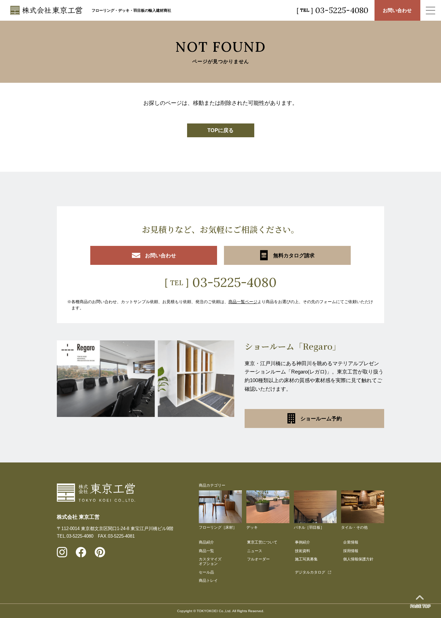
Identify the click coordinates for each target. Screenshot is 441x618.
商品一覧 (206, 551)
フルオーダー (258, 559)
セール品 (206, 572)
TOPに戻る (220, 130)
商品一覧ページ (242, 301)
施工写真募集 (306, 559)
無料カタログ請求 (294, 255)
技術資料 (302, 551)
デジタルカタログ (310, 572)
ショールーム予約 (321, 418)
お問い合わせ (397, 10)
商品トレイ (208, 580)
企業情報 (350, 542)
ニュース (254, 551)
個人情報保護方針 (358, 559)
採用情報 (350, 551)
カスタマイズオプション (210, 561)
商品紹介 (206, 542)
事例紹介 (302, 542)
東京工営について (262, 542)
